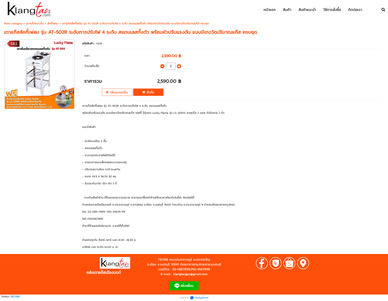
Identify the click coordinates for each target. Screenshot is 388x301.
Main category (13, 23)
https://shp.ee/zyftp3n (88, 268)
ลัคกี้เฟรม (52, 23)
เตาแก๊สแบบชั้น (35, 23)
